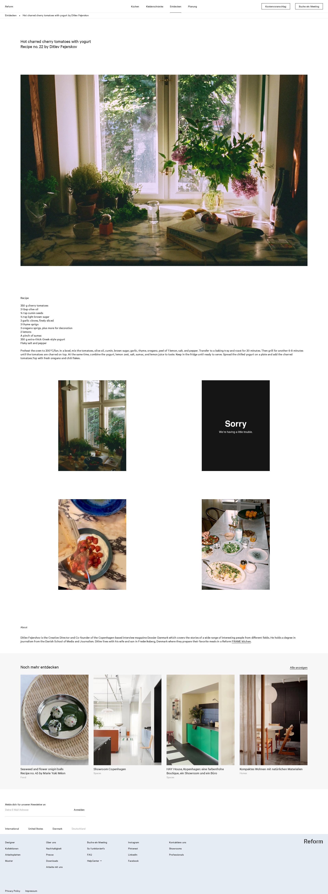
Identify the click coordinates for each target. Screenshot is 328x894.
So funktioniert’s (96, 848)
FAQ (89, 854)
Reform (9, 6)
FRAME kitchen (241, 641)
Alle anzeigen (299, 667)
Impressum (31, 890)
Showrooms (175, 848)
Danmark (57, 828)
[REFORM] (313, 841)
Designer (10, 842)
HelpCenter (93, 860)
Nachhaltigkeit (54, 848)
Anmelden (79, 809)
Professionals (176, 854)
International (12, 828)
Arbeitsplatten (12, 854)
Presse (49, 854)
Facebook (133, 860)
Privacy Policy (12, 890)
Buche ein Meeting (97, 842)
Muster (9, 860)
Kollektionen (11, 848)
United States (35, 828)
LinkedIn (132, 854)
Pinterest (133, 848)
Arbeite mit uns (54, 867)
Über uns (51, 842)
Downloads (52, 860)
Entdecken (11, 15)
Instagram (133, 842)
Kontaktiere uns (177, 842)
